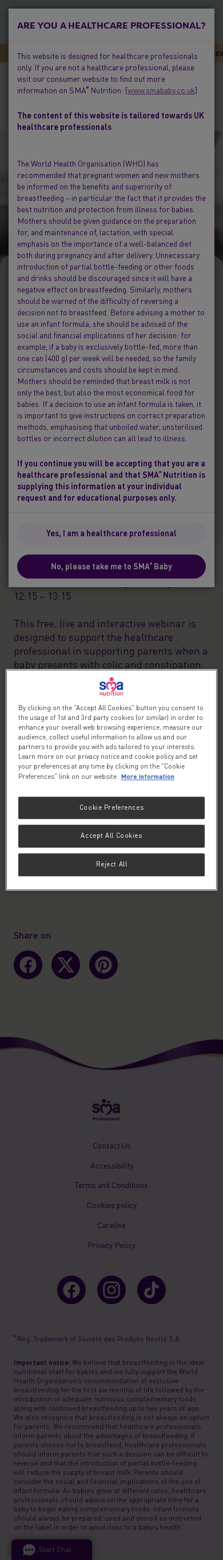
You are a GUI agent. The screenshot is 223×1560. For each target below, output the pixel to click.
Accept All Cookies (111, 836)
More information (147, 777)
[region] (112, 779)
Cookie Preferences (111, 807)
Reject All (112, 865)
